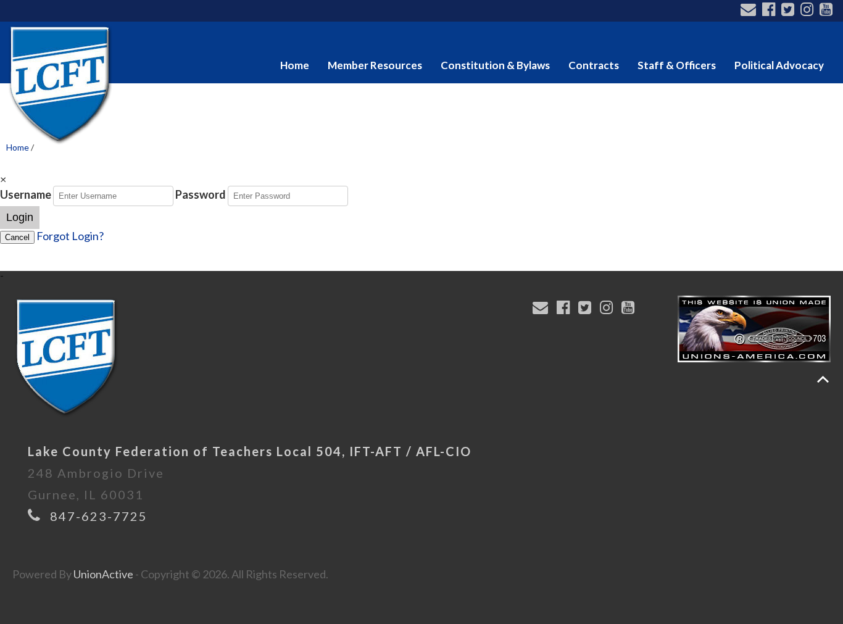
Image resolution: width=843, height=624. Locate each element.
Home (294, 65)
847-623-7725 (98, 516)
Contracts (593, 65)
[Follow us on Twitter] (789, 10)
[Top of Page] (823, 379)
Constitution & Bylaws (495, 65)
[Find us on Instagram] (808, 10)
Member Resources (375, 65)
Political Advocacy (779, 65)
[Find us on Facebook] (770, 10)
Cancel (17, 237)
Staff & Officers (676, 65)
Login (19, 217)
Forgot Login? (70, 236)
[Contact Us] (750, 10)
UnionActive (103, 574)
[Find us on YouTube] (828, 10)
